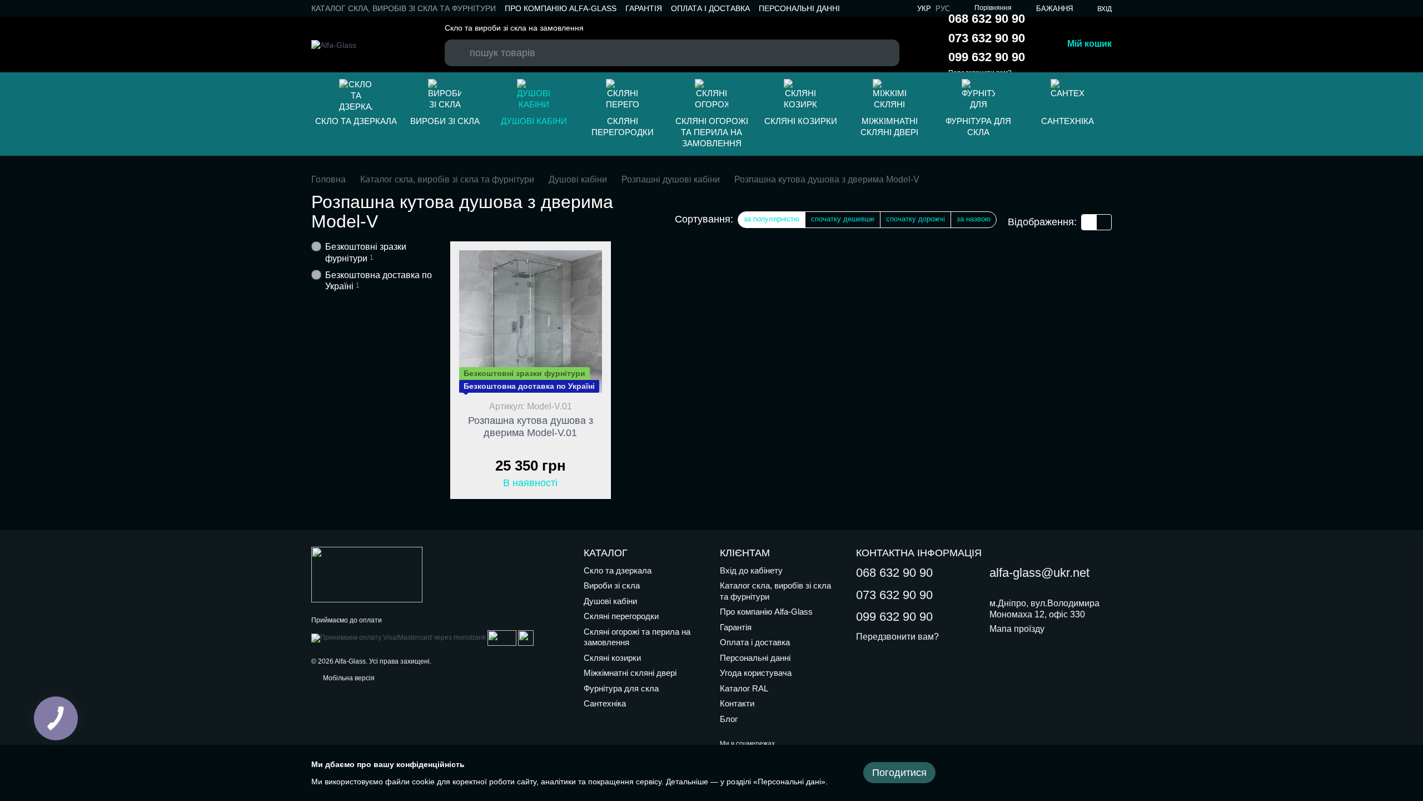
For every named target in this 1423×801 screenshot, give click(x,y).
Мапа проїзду (1016, 629)
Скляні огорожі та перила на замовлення (711, 132)
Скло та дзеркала (356, 121)
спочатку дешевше (842, 219)
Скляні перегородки (622, 126)
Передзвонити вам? (897, 636)
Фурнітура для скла (978, 126)
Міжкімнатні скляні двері (889, 126)
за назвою (974, 219)
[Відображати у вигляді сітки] (1089, 222)
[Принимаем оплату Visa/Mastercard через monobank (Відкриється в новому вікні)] (398, 637)
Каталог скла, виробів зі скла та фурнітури (403, 8)
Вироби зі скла (445, 121)
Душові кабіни (534, 121)
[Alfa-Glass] (366, 574)
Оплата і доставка (710, 8)
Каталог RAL (744, 688)
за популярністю (771, 219)
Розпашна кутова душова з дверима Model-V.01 (530, 426)
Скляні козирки (800, 121)
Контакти (737, 703)
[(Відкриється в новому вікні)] (501, 637)
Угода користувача (756, 673)
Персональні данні (799, 8)
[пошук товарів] (459, 42)
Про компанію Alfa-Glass (560, 8)
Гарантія (643, 8)
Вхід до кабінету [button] (751, 570)
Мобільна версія (348, 678)
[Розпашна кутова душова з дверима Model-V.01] (530, 321)
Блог (729, 719)
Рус (943, 8)
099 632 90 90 (986, 57)
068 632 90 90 (986, 19)
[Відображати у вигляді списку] (1104, 222)
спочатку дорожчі (915, 219)
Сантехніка (1067, 121)
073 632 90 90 (986, 38)
